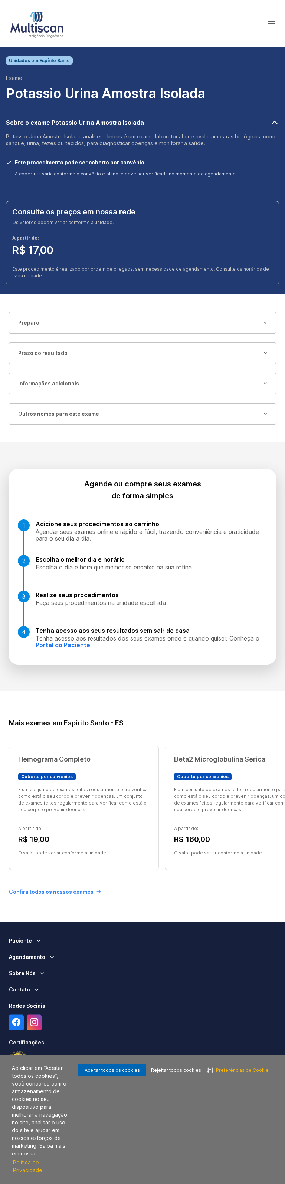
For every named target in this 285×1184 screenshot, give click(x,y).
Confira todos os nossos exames (51, 892)
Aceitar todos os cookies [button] (112, 1070)
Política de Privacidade (27, 1166)
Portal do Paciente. (64, 645)
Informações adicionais (48, 383)
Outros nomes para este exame (58, 414)
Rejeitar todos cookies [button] (176, 1070)
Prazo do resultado (43, 353)
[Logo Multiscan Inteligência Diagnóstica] (37, 24)
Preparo (28, 323)
